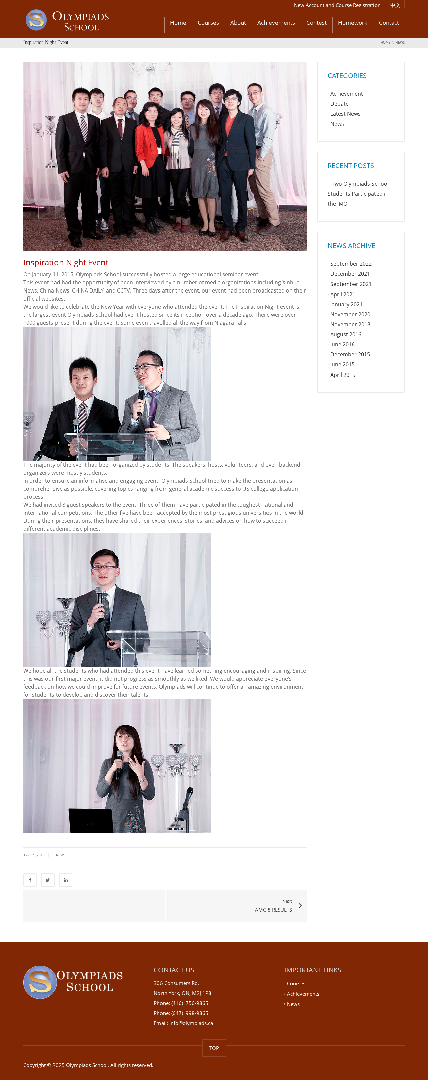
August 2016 (345, 334)
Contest (316, 22)
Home (178, 22)
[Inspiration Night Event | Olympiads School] (85, 21)
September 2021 (351, 284)
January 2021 (346, 304)
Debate (339, 103)
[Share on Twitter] (48, 880)
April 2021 (342, 294)
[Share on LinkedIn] (65, 880)
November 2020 (350, 314)
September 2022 (351, 264)
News (60, 855)
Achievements (276, 22)
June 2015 (342, 364)
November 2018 (350, 324)
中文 (395, 5)
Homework (352, 22)
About (238, 22)
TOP (214, 1048)
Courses (208, 22)
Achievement (346, 93)
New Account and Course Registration (337, 5)
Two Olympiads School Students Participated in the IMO (358, 193)
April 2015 (342, 375)
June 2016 (342, 344)
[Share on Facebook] (30, 880)
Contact (389, 22)
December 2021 (350, 274)
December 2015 (350, 354)
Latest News (345, 113)
